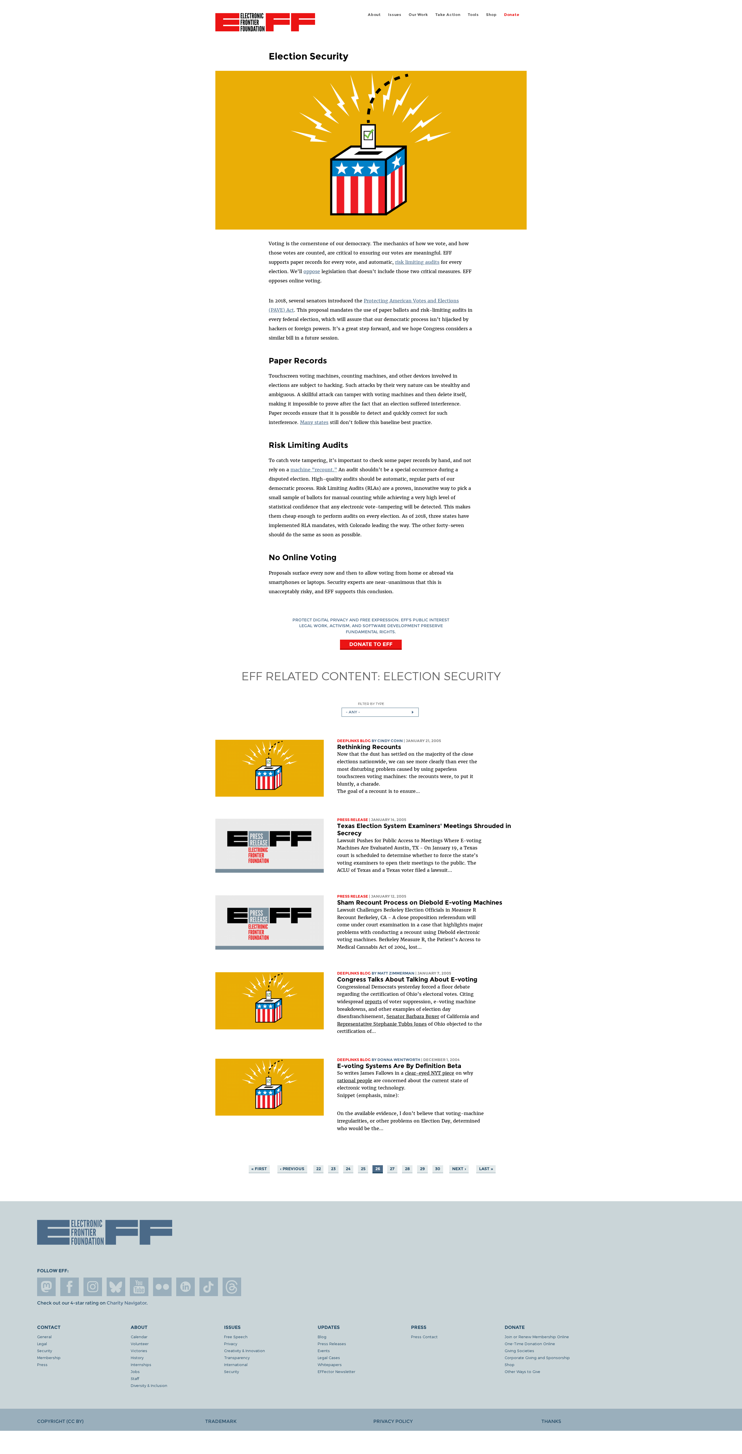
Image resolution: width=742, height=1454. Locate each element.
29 (422, 1168)
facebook (69, 1287)
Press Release (352, 820)
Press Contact (424, 1336)
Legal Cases (329, 1357)
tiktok (208, 1287)
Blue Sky (116, 1287)
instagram (92, 1287)
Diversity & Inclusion (149, 1385)
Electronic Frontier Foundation (265, 25)
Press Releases (332, 1343)
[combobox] (380, 712)
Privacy (230, 1343)
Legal (42, 1343)
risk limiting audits (417, 262)
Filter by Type (371, 704)
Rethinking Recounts (369, 747)
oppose (311, 271)
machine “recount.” (313, 469)
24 (348, 1168)
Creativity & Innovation (244, 1350)
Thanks (551, 1421)
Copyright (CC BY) (60, 1421)
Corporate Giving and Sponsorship (537, 1357)
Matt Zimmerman (395, 973)
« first (259, 1168)
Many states (314, 422)
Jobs (135, 1371)
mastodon (46, 1287)
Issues (394, 14)
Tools (473, 14)
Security (44, 1350)
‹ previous (292, 1168)
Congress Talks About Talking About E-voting (407, 979)
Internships (141, 1364)
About (374, 14)
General (44, 1336)
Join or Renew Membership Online (537, 1336)
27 (392, 1168)
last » (486, 1168)
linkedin (185, 1287)
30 (437, 1168)
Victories (139, 1350)
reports (373, 1001)
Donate (511, 14)
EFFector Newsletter (336, 1371)
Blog (322, 1336)
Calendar (139, 1336)
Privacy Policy (393, 1421)
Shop (491, 14)
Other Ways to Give (522, 1371)
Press (42, 1364)
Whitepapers (330, 1364)
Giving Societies (519, 1350)
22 (318, 1168)
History (137, 1357)
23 (333, 1168)
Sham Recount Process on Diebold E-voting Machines (419, 902)
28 (407, 1168)
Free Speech (236, 1336)
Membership (49, 1357)
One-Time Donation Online (530, 1343)
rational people (354, 1080)
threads (232, 1287)
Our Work (418, 14)
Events (324, 1350)
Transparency (237, 1357)
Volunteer (140, 1343)
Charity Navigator (126, 1303)
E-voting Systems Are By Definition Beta (399, 1065)
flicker (162, 1287)
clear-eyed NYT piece (429, 1073)
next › (459, 1168)
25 (363, 1168)
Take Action (448, 14)
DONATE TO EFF (370, 644)
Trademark (221, 1421)
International (236, 1364)
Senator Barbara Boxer (412, 1016)
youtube (139, 1287)
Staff (135, 1378)
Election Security (442, 676)
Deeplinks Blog (354, 741)
